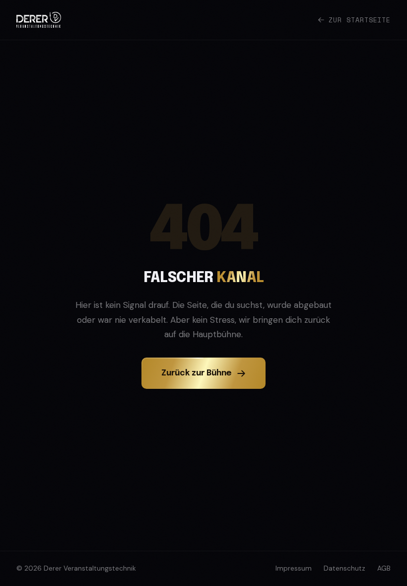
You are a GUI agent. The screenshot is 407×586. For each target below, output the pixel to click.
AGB (384, 568)
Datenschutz (344, 568)
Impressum (293, 568)
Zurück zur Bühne (196, 373)
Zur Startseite (360, 20)
